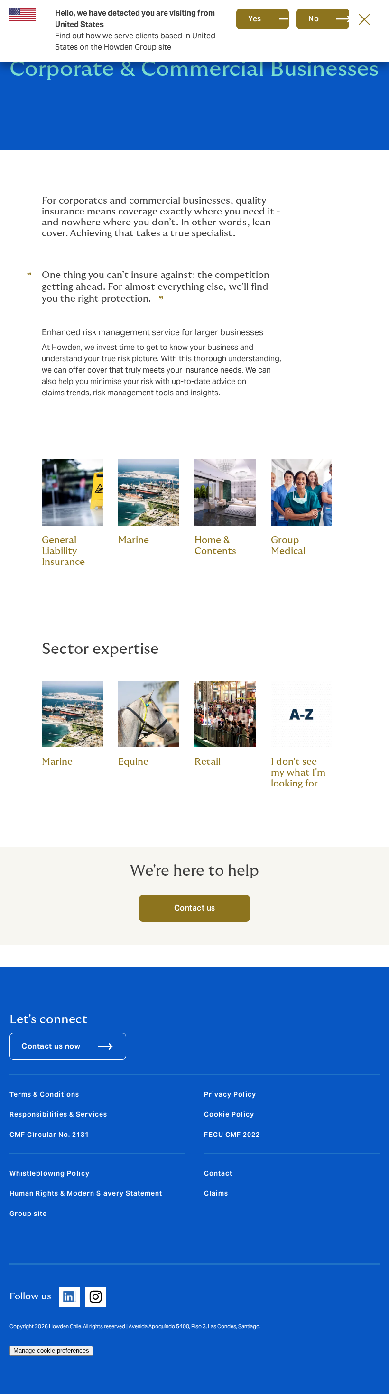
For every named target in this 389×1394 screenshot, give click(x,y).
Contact (218, 1173)
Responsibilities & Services (58, 1114)
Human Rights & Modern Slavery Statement (85, 1193)
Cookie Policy (229, 1114)
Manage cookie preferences (51, 1350)
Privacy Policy (230, 1094)
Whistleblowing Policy (49, 1173)
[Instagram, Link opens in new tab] (95, 1296)
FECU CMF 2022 (232, 1134)
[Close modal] (364, 19)
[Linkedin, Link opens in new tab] (69, 1296)
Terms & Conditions (44, 1094)
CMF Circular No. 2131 (49, 1134)
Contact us (194, 908)
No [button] (313, 19)
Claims (216, 1193)
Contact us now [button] (50, 1046)
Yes (254, 19)
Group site (28, 1213)
